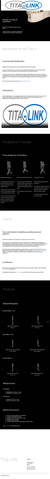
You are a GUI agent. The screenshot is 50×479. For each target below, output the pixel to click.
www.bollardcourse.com (39, 250)
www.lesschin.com (25, 81)
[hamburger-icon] (2, 5)
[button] (2, 322)
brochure (7, 425)
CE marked (19, 272)
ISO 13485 (5, 269)
